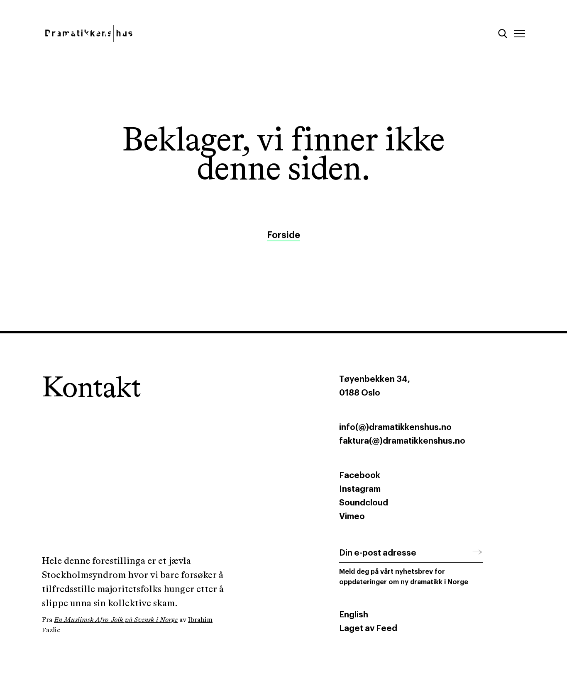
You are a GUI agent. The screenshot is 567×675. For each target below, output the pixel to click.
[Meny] (519, 33)
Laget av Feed (368, 628)
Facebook (359, 475)
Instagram (360, 489)
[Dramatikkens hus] (156, 33)
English (353, 615)
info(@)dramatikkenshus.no (395, 427)
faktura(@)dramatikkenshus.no (402, 441)
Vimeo (352, 516)
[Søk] (502, 33)
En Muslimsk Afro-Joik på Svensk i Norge (116, 620)
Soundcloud (363, 503)
